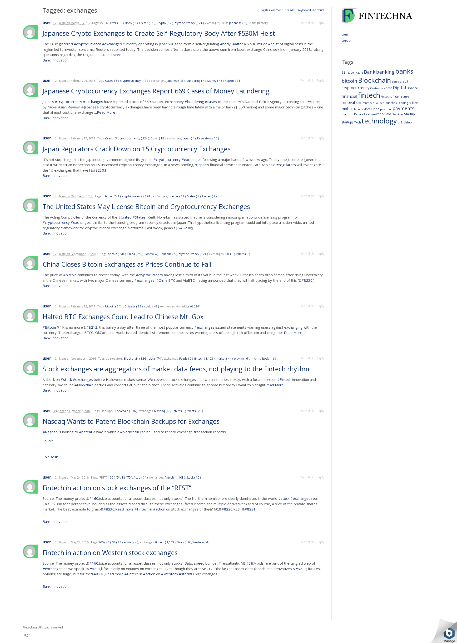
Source (48, 441)
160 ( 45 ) (114, 477)
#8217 (94, 568)
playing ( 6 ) (241, 359)
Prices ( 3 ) (243, 254)
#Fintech (284, 379)
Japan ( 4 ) (189, 138)
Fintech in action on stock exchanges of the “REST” (118, 487)
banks (404, 71)
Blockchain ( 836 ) (135, 359)
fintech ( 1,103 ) (204, 359)
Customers (377, 88)
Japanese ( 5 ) (238, 23)
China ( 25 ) (134, 254)
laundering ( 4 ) (196, 81)
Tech (357, 122)
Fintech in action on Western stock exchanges (111, 552)
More (367, 109)
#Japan (200, 164)
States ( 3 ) (194, 196)
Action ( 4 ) (141, 477)
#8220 (227, 509)
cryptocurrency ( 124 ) (189, 23)
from (396, 96)
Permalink (307, 23)
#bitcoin (69, 274)
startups (348, 122)
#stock (66, 379)
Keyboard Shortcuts (311, 10)
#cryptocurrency (87, 43)
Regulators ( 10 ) (208, 138)
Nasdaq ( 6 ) (162, 411)
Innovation (351, 102)
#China (161, 280)
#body (225, 43)
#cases (211, 101)
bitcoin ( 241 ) (112, 196)
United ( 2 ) (209, 196)
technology (379, 120)
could (395, 81)
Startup (409, 114)
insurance (368, 103)
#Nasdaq (50, 431)
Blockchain (374, 80)
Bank (369, 71)
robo (380, 114)
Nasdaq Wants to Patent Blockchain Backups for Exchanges (132, 421)
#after (238, 43)
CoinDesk (50, 456)
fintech (369, 95)
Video (408, 122)
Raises (358, 114)
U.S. (400, 122)
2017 (354, 72)
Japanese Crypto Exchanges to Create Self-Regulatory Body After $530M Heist (160, 33)
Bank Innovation (56, 60)
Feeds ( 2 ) (186, 359)
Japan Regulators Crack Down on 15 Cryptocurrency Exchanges (137, 148)
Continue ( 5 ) (168, 254)
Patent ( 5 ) (179, 411)
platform (347, 114)
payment (386, 109)
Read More (293, 332)
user (47, 22)
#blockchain (129, 431)
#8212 (91, 327)
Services (397, 114)
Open (375, 109)
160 (348, 72)
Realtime (370, 114)
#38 (249, 563)
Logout (346, 40)
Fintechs (386, 97)
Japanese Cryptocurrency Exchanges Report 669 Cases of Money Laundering (157, 91)
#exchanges (112, 43)
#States (139, 217)
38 (343, 72)
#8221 (250, 509)
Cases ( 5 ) (112, 81)
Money (358, 109)
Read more (124, 509)
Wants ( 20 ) (195, 411)
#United (125, 217)
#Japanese (90, 107)
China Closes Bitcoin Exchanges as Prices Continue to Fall (128, 264)
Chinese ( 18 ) (134, 306)
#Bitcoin (49, 327)
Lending (402, 103)
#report (314, 101)
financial (349, 96)
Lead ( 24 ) (193, 306)
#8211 (300, 568)
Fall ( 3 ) (230, 254)
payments (403, 108)
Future (405, 96)
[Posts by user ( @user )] (30, 32)
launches (391, 103)
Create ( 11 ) (147, 23)
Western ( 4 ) (201, 542)
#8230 (98, 170)
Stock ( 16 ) (269, 359)
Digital (399, 87)
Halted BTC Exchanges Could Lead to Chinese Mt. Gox (124, 316)
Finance (412, 88)
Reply (320, 23)
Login (345, 34)
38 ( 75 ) (127, 477)
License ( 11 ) (177, 196)
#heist (273, 43)
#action (159, 509)
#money (177, 101)
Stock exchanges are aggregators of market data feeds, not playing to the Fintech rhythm (177, 368)
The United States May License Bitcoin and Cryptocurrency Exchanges (147, 206)
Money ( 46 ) (215, 81)
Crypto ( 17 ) (165, 23)
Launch (379, 103)
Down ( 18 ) (157, 138)
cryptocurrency (355, 87)
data (389, 88)
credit (404, 81)
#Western (169, 574)
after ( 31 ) (117, 23)
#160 (93, 498)
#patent (85, 431)
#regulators (286, 164)
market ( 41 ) (224, 359)
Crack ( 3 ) (111, 138)
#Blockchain (84, 385)
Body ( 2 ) (131, 23)
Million (413, 103)
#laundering (194, 101)
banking (385, 72)
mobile (347, 108)
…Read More (110, 54)
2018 (360, 72)
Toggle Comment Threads (276, 10)
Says (388, 114)
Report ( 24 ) (233, 81)
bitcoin (349, 80)
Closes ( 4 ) (151, 254)
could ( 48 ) (151, 306)
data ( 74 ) (155, 359)
